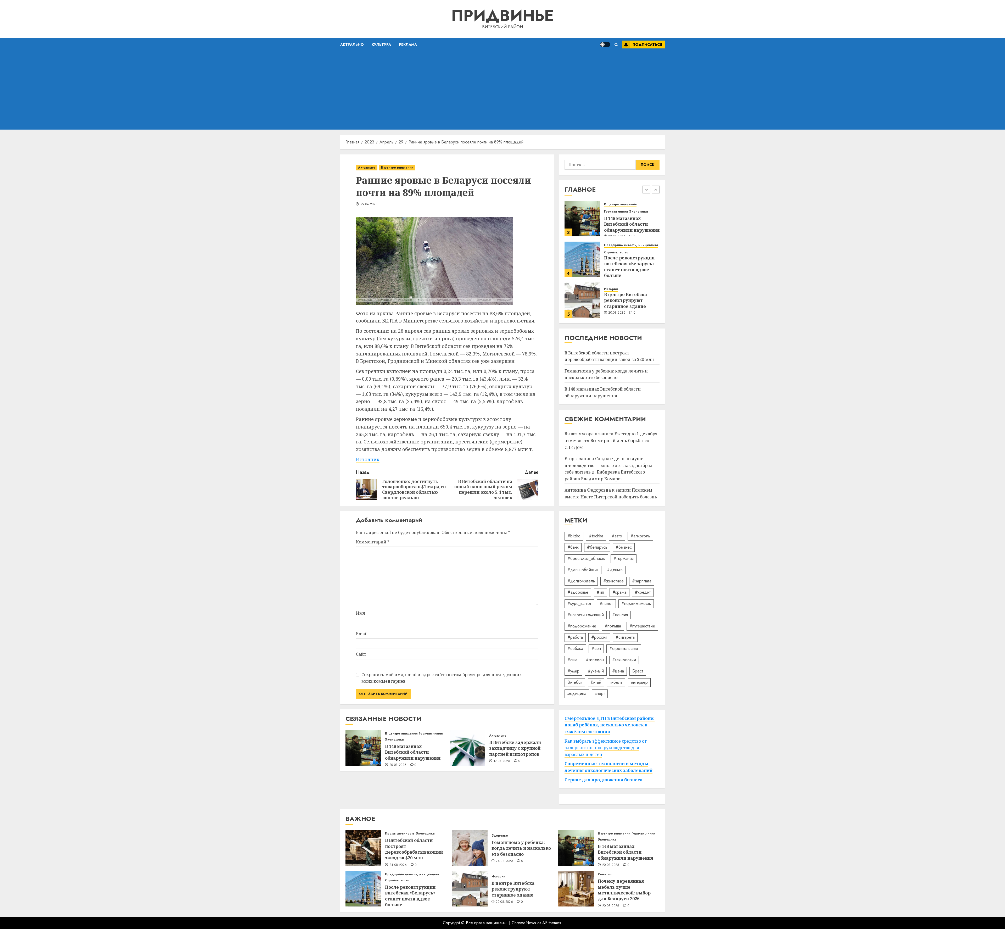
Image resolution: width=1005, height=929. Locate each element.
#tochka (596, 536)
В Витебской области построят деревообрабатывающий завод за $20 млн (414, 849)
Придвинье (502, 15)
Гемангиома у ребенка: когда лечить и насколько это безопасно (606, 374)
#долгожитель (581, 581)
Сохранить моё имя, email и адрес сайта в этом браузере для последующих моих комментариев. (441, 678)
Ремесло (605, 874)
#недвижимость (636, 603)
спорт (600, 694)
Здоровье (500, 835)
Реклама (408, 44)
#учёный (596, 671)
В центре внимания (397, 167)
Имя (360, 613)
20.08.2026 (398, 765)
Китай (596, 682)
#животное (613, 581)
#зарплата (641, 581)
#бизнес (624, 547)
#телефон (595, 660)
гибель (616, 682)
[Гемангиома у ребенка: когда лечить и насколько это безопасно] (470, 848)
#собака (575, 649)
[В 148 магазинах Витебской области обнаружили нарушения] (363, 748)
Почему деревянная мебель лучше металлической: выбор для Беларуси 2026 (624, 890)
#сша (572, 660)
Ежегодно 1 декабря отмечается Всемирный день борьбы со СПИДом (611, 440)
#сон (596, 649)
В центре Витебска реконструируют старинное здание (625, 300)
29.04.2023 (369, 204)
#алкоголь (640, 536)
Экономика (394, 739)
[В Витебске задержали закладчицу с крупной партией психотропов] (467, 748)
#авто (617, 536)
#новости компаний (585, 615)
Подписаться (647, 44)
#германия (623, 558)
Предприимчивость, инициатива (631, 245)
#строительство (623, 649)
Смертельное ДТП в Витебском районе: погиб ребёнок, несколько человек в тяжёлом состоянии (610, 725)
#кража (619, 592)
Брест (637, 671)
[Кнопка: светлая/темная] (605, 44)
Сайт (361, 654)
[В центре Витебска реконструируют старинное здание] (582, 300)
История (611, 289)
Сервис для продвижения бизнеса (604, 780)
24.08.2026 (398, 865)
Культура (381, 44)
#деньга (615, 570)
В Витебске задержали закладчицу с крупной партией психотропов (515, 748)
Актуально (352, 44)
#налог (606, 603)
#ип (600, 592)
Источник (367, 459)
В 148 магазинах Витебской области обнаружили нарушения (412, 752)
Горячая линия (431, 733)
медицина (576, 694)
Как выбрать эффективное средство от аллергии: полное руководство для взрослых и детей (606, 747)
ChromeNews (524, 923)
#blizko (573, 536)
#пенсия (620, 615)
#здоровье (577, 592)
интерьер (639, 682)
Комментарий (372, 542)
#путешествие (642, 626)
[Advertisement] (502, 90)
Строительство (616, 252)
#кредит (643, 592)
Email (361, 634)
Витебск (574, 682)
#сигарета (625, 637)
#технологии (624, 660)
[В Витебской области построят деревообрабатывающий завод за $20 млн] (363, 848)
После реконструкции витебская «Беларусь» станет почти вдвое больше (629, 266)
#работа (575, 637)
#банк (573, 547)
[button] (616, 45)
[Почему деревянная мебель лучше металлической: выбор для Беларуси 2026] (576, 888)
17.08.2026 (502, 761)
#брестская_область (586, 558)
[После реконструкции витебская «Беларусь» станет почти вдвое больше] (582, 259)
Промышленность (400, 833)
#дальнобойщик (583, 570)
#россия (599, 637)
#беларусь (597, 547)
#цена (618, 671)
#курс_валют (579, 603)
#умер (573, 671)
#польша (613, 626)
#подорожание (581, 626)
